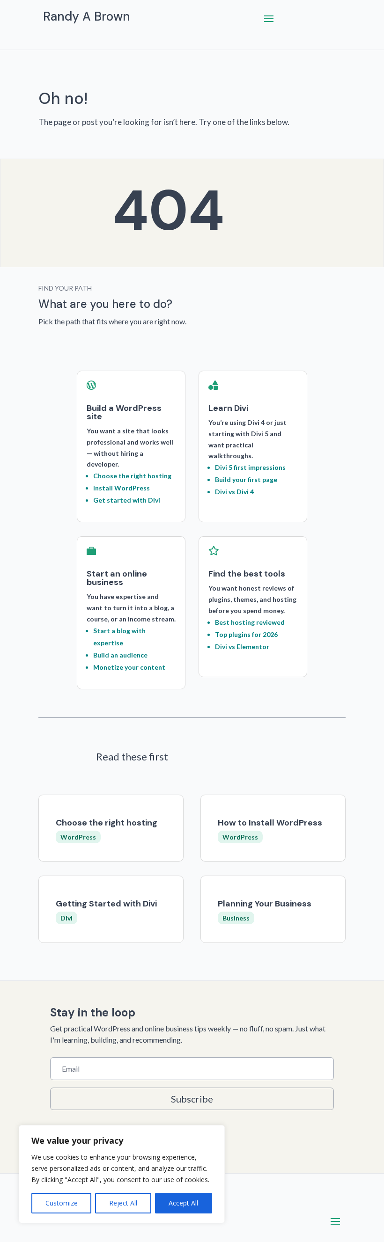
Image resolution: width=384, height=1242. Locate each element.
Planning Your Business (264, 903)
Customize (61, 1202)
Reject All (123, 1202)
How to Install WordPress (270, 822)
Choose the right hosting (106, 822)
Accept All (183, 1202)
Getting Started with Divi (106, 903)
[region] (122, 1174)
